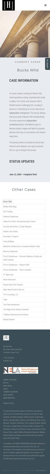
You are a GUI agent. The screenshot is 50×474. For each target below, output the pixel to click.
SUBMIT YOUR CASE (10, 380)
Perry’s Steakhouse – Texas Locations (17, 270)
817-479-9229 (9, 358)
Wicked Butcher (9, 319)
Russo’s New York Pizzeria (13, 285)
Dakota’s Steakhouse (10, 216)
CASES (5, 389)
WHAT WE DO (7, 386)
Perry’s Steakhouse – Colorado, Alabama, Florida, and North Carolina (22, 258)
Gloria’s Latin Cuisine (10, 231)
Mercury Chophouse (10, 251)
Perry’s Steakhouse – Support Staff (16, 265)
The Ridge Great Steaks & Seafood (16, 309)
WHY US (5, 383)
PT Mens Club (8, 275)
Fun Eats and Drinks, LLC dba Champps (17, 226)
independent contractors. (19, 113)
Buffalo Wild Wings (10, 207)
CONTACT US (7, 361)
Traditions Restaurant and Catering (15, 314)
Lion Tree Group (40, 470)
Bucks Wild (7, 201)
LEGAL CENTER (8, 395)
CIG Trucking (7, 211)
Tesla (5, 299)
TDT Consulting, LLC (10, 295)
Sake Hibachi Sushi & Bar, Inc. (14, 290)
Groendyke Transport (10, 236)
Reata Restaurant (9, 280)
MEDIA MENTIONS (9, 398)
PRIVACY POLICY (8, 403)
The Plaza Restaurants (11, 305)
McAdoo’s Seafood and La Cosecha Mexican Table (21, 246)
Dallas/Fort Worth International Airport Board (19, 221)
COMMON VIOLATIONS (10, 392)
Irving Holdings (8, 241)
